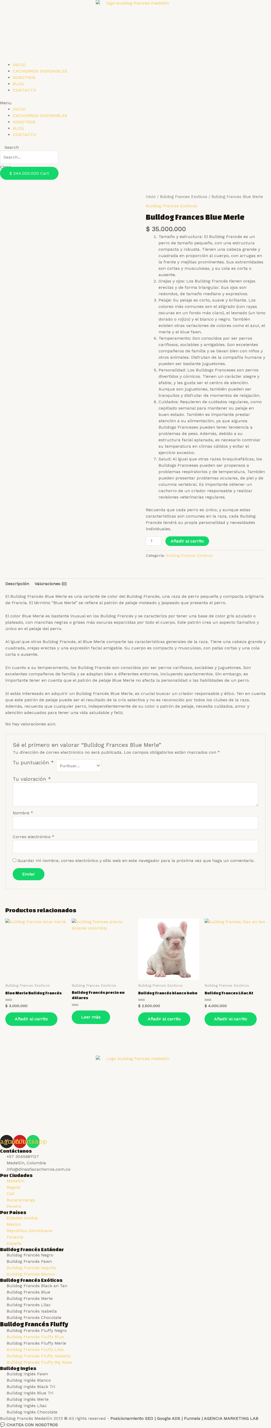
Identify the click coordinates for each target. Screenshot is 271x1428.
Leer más (91, 1017)
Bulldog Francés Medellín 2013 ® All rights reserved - (129, 1418)
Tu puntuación (33, 763)
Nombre (23, 812)
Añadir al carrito (187, 541)
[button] (135, 103)
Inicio (151, 196)
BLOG (18, 83)
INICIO (19, 64)
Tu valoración (32, 779)
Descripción (17, 583)
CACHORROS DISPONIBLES (40, 71)
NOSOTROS (24, 77)
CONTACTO (24, 90)
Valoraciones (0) (51, 583)
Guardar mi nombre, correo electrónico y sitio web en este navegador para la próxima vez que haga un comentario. (136, 860)
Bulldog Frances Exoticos (183, 196)
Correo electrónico (33, 836)
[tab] (17, 583)
